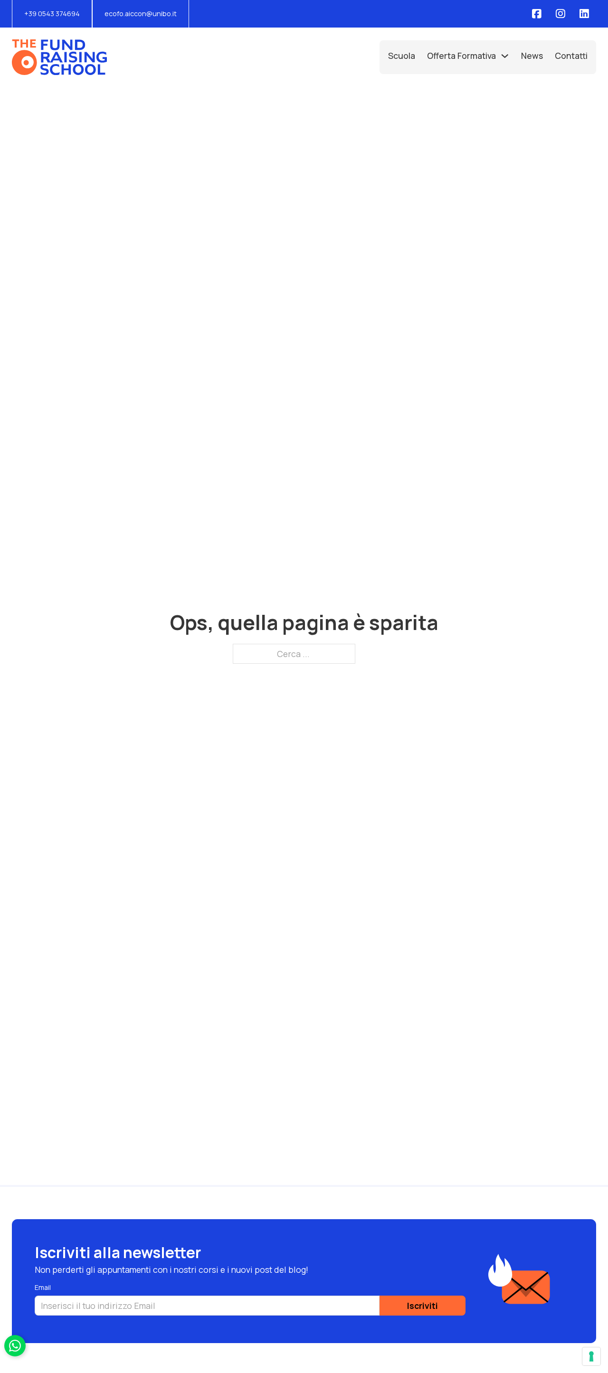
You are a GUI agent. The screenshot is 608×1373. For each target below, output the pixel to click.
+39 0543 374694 (52, 13)
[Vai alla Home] (59, 57)
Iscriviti (422, 1305)
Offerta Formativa (461, 55)
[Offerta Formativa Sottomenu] (505, 56)
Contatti (571, 55)
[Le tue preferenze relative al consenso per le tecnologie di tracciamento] (591, 1356)
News (532, 55)
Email (43, 1287)
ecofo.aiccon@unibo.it (140, 13)
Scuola (401, 55)
